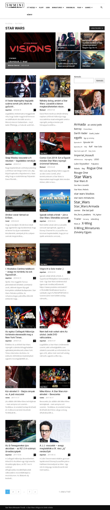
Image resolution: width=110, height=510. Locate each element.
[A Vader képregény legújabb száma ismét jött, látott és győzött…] (20, 86)
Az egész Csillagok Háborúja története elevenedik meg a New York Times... (19, 334)
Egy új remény (89, 138)
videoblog (95, 219)
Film (79, 7)
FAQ (85, 147)
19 (34, 278)
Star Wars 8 (81, 181)
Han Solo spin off (80, 151)
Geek (48, 7)
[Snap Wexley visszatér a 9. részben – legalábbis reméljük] (20, 143)
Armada (80, 124)
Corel (7, 221)
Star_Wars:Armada (86, 206)
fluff (90, 146)
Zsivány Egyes (82, 232)
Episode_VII (78, 147)
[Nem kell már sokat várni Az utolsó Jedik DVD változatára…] (55, 317)
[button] (101, 7)
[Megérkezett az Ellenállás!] (92, 60)
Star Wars (12, 58)
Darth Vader (80, 133)
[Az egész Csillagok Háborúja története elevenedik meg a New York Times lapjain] (20, 317)
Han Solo (98, 146)
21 (69, 341)
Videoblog (70, 7)
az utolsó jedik (95, 124)
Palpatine (95, 164)
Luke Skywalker (81, 163)
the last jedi (88, 210)
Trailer (77, 218)
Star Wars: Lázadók (81, 185)
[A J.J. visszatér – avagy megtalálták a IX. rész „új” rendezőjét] (55, 431)
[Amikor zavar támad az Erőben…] (20, 200)
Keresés (77, 76)
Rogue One (94, 168)
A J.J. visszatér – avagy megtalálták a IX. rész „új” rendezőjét (53, 448)
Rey (83, 168)
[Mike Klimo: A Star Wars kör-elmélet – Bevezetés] (55, 377)
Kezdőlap (8, 23)
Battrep (78, 129)
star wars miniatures (84, 197)
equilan (8, 110)
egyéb (78, 137)
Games (88, 7)
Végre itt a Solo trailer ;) (52, 268)
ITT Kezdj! (31, 7)
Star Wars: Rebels (81, 189)
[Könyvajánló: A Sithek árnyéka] (68, 41)
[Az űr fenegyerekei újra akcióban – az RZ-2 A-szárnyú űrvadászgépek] (20, 431)
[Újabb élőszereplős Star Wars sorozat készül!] (68, 60)
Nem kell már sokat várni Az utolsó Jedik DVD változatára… (54, 334)
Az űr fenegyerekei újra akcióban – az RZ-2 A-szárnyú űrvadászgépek (20, 448)
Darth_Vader (94, 133)
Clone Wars (87, 129)
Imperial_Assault (84, 155)
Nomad (42, 110)
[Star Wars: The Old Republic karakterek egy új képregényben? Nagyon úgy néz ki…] (92, 41)
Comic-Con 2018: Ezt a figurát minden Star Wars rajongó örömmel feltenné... (55, 160)
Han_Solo (92, 151)
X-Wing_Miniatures (87, 228)
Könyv (29, 15)
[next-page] (35, 492)
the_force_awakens (82, 214)
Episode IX (77, 142)
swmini (77, 210)
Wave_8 (77, 224)
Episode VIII (88, 142)
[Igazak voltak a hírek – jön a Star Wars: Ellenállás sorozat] (55, 200)
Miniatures (57, 7)
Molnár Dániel (13, 65)
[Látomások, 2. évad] (30, 47)
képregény (88, 159)
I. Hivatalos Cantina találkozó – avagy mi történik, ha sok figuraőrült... (19, 271)
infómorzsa (78, 159)
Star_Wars (82, 202)
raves (7, 398)
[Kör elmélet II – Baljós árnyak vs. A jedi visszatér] (20, 377)
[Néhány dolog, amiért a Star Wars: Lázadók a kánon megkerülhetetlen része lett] (55, 86)
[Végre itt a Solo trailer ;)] (55, 254)
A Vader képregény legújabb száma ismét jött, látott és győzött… (19, 103)
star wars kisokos (84, 193)
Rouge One (81, 172)
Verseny (86, 219)
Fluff (41, 7)
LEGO (96, 159)
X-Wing (87, 223)
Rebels (77, 168)
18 (69, 272)
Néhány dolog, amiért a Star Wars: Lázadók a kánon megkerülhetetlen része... (53, 103)
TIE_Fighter (97, 215)
